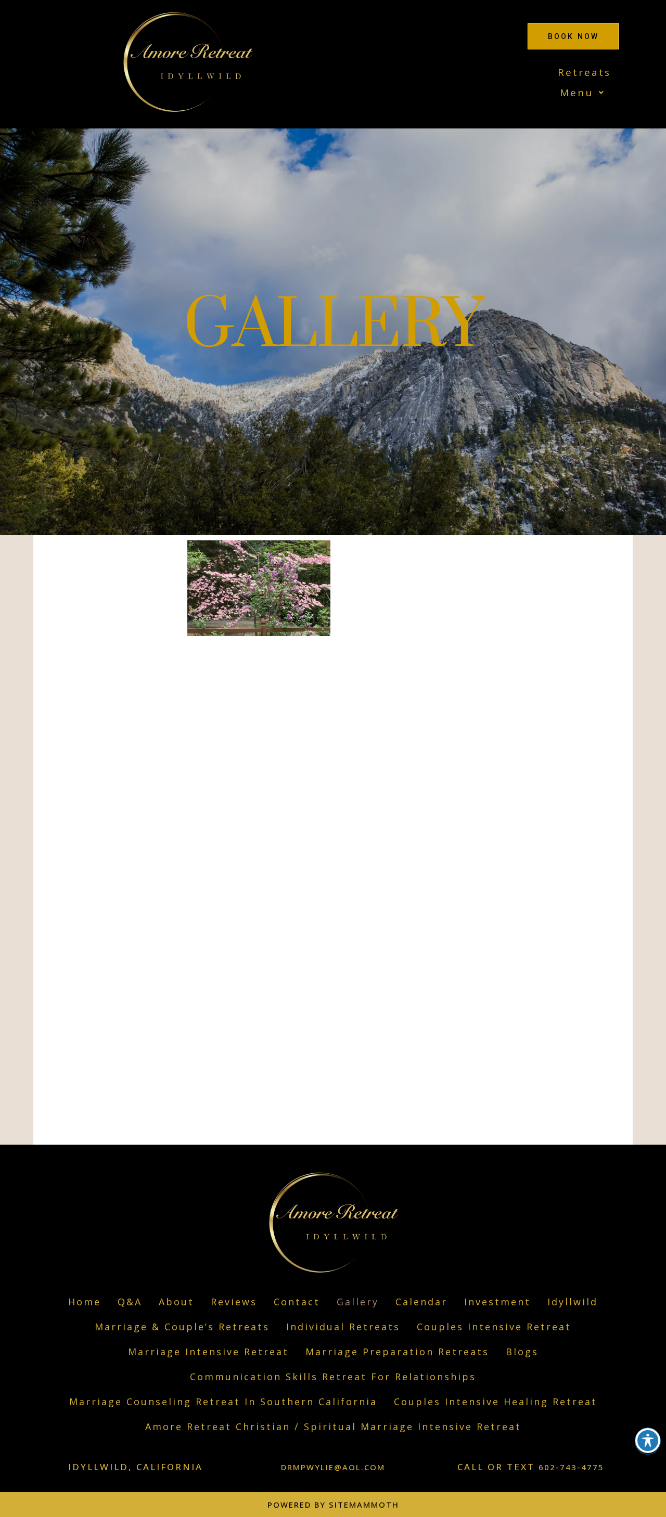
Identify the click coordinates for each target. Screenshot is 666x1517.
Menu (576, 92)
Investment (497, 1301)
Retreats (584, 72)
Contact (297, 1301)
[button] (478, 93)
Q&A (130, 1301)
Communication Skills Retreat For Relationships (333, 1376)
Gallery (358, 1301)
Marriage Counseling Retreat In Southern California (223, 1401)
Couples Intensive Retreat (494, 1326)
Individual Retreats (343, 1326)
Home (84, 1301)
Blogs (522, 1351)
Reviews (234, 1301)
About (176, 1301)
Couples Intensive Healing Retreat (495, 1401)
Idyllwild (572, 1301)
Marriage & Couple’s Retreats (182, 1326)
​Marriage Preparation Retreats (397, 1351)
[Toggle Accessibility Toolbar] (647, 1440)
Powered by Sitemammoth (333, 1504)
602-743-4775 (571, 1467)
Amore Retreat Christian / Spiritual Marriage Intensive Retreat (333, 1426)
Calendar (421, 1301)
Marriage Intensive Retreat (208, 1351)
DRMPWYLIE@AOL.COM (333, 1467)
